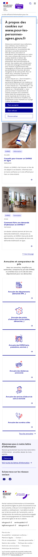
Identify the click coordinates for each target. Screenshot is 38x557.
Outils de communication (10, 546)
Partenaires (25, 546)
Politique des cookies (25, 543)
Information (17, 151)
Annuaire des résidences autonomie (19, 372)
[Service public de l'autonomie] (21, 494)
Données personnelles (26, 540)
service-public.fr (20, 522)
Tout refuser (12, 110)
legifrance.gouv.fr (8, 525)
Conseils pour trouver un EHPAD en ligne (18, 159)
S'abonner (7, 458)
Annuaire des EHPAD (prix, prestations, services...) (19, 346)
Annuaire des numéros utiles (19, 422)
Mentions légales (7, 537)
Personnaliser (13, 116)
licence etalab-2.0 (16, 554)
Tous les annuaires (26, 434)
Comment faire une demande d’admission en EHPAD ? (16, 223)
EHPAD (7, 151)
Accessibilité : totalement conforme (14, 535)
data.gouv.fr (23, 525)
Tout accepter (13, 105)
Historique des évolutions (10, 548)
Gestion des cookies (9, 543)
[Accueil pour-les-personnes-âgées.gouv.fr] (19, 6)
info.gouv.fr (6, 522)
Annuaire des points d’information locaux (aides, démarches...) (19, 319)
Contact (18, 537)
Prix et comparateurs (9, 540)
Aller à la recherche (30, 3)
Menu (35, 3)
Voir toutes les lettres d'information (15, 463)
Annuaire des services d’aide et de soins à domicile (19, 397)
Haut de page (29, 254)
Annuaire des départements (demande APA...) (19, 292)
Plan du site (6, 532)
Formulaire (17, 215)
